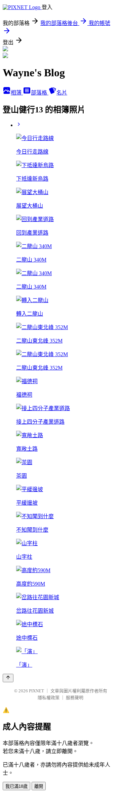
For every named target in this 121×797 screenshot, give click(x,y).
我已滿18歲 (16, 786)
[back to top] (8, 678)
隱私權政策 (48, 697)
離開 (38, 786)
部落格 (39, 93)
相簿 (17, 93)
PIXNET (36, 690)
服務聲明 (74, 697)
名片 (61, 93)
